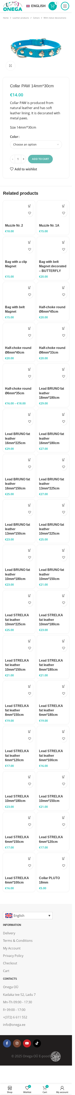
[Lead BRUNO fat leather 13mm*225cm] (53, 465)
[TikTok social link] (37, 1043)
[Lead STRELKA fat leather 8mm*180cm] (53, 646)
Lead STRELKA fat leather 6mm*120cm (17, 755)
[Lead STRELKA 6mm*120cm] (53, 823)
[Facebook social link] (7, 1043)
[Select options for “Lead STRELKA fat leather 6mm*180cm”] (63, 686)
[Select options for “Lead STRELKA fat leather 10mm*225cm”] (29, 595)
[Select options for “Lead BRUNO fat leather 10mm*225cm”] (63, 505)
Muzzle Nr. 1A (49, 225)
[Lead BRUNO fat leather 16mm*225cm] (19, 420)
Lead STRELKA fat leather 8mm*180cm (51, 665)
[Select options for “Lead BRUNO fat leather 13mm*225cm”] (63, 459)
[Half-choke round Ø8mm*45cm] (53, 293)
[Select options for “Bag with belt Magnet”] (29, 287)
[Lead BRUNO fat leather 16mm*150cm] (19, 465)
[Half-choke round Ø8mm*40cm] (19, 334)
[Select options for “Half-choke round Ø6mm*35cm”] (29, 369)
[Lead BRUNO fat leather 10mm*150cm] (53, 555)
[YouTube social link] (27, 1043)
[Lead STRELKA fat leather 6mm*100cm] (53, 737)
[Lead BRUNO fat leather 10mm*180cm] (19, 555)
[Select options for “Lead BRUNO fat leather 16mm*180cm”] (63, 414)
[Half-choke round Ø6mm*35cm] (19, 374)
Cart (6, 971)
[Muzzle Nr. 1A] (53, 211)
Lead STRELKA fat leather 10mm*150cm (17, 665)
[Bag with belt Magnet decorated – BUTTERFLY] (53, 247)
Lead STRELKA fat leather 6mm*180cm (51, 710)
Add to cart (40, 159)
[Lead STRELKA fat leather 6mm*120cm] (19, 737)
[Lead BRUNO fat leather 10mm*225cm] (53, 510)
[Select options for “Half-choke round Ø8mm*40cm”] (29, 328)
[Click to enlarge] (10, 65)
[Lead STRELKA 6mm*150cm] (19, 823)
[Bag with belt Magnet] (19, 293)
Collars (36, 17)
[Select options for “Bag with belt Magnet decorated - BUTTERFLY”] (63, 242)
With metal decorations (55, 17)
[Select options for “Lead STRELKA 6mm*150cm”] (29, 817)
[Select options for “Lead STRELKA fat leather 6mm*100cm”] (63, 731)
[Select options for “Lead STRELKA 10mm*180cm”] (29, 777)
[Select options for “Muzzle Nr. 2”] (29, 206)
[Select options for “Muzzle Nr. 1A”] (63, 206)
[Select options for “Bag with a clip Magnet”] (29, 242)
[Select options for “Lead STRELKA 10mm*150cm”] (63, 777)
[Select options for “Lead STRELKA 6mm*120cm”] (63, 817)
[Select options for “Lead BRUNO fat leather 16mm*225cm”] (29, 414)
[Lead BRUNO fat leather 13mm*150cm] (19, 510)
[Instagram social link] (17, 1043)
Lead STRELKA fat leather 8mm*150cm (17, 710)
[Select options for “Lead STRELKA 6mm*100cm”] (29, 858)
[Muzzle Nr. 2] (19, 211)
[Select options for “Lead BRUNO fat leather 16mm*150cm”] (29, 459)
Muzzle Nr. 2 (14, 225)
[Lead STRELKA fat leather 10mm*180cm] (53, 601)
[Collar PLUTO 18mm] (53, 863)
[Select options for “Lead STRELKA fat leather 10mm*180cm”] (63, 595)
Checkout (10, 963)
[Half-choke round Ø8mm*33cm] (53, 334)
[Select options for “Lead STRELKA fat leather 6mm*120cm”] (29, 731)
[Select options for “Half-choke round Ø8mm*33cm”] (63, 328)
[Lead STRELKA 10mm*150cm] (53, 782)
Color (14, 136)
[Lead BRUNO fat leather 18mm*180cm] (53, 374)
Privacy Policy (13, 955)
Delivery (9, 933)
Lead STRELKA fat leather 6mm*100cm (51, 755)
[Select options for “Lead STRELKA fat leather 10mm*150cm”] (29, 640)
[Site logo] (12, 5)
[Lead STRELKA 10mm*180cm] (19, 782)
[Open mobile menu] (65, 6)
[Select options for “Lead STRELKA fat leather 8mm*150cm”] (29, 686)
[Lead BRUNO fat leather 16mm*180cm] (53, 420)
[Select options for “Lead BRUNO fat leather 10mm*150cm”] (63, 550)
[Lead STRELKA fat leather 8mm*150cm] (19, 691)
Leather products (21, 17)
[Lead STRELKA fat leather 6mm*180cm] (53, 691)
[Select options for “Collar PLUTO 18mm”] (63, 858)
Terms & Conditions (18, 940)
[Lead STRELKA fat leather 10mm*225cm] (19, 601)
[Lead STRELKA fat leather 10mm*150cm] (19, 646)
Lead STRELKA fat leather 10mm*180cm (51, 619)
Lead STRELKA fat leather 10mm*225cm (17, 619)
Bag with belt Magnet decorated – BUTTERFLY (52, 266)
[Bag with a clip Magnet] (19, 247)
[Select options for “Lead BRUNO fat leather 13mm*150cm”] (29, 505)
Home (6, 17)
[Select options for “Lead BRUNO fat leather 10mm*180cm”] (29, 550)
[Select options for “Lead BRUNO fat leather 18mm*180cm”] (63, 369)
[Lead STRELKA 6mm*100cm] (19, 863)
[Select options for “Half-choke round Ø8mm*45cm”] (63, 287)
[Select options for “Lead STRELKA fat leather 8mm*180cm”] (63, 640)
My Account (12, 948)
